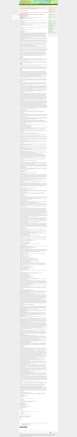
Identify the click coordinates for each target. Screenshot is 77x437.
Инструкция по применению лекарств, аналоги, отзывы (43, 0)
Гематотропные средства (23, 410)
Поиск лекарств (30, 4)
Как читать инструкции (35, 4)
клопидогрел (40, 20)
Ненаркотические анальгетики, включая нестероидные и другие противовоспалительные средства (30, 411)
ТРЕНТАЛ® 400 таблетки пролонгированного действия (51, 28)
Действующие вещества (51, 9)
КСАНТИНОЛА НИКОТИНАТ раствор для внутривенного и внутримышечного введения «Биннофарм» (52, 24)
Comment (21, 419)
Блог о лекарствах (26, 4)
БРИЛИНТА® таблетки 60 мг (51, 30)
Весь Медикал (21, 4)
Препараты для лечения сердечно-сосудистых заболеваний (27, 414)
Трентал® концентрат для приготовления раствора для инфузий (52, 26)
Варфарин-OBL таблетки (50, 31)
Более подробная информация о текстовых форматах (40, 423)
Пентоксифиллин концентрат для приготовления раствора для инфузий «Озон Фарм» (52, 33)
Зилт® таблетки (49, 22)
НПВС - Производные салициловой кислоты (25, 412)
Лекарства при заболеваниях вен (24, 415)
